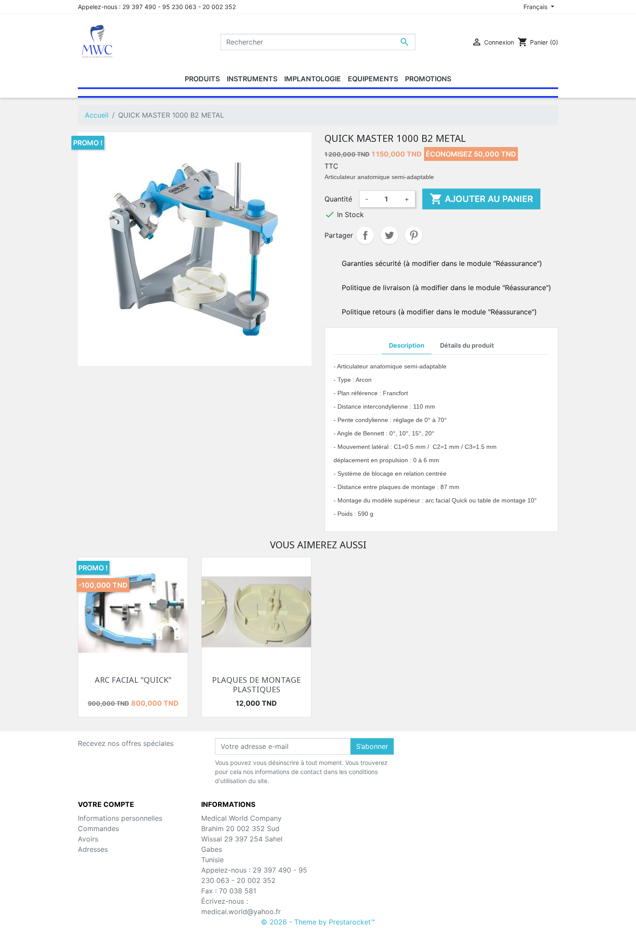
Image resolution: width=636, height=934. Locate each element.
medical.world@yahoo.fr (241, 911)
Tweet (389, 235)
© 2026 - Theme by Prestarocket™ (318, 922)
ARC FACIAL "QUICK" (133, 680)
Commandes (98, 828)
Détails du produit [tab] (467, 345)
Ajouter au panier (481, 198)
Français (536, 6)
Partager (365, 235)
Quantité (338, 199)
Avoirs (88, 839)
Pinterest (413, 235)
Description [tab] (406, 345)
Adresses (93, 849)
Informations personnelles (120, 818)
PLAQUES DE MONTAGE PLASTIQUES (256, 684)
